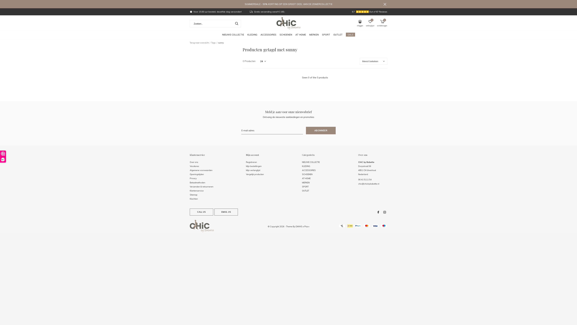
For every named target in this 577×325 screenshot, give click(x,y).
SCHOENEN (286, 34)
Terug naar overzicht (199, 43)
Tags (213, 43)
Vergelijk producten (255, 174)
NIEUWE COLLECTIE (233, 34)
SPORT (326, 34)
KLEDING (252, 34)
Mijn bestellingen (254, 166)
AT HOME (300, 34)
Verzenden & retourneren (201, 186)
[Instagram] (384, 212)
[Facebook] (378, 212)
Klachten (194, 199)
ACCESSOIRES (268, 34)
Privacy (193, 178)
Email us (226, 212)
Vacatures (194, 166)
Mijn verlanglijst (253, 170)
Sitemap (193, 195)
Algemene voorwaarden (201, 170)
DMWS (299, 226)
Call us (201, 212)
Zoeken (236, 23)
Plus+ (306, 226)
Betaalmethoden (197, 182)
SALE (350, 34)
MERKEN (314, 34)
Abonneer (320, 130)
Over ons (194, 162)
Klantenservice (197, 190)
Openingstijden (197, 174)
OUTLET (338, 34)
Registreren (251, 162)
